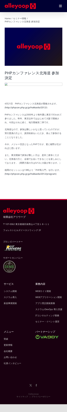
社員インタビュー (12, 363)
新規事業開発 (10, 303)
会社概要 (8, 351)
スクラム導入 (10, 297)
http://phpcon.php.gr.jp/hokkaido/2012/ (26, 107)
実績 (6, 338)
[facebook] (36, 385)
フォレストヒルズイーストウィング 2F (22, 230)
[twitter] (30, 385)
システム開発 (10, 291)
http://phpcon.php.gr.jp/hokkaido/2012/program (30, 173)
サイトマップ (22, 396)
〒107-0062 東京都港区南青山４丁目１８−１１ (26, 224)
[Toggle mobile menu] (60, 6)
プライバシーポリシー (40, 396)
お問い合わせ (10, 357)
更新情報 (8, 344)
